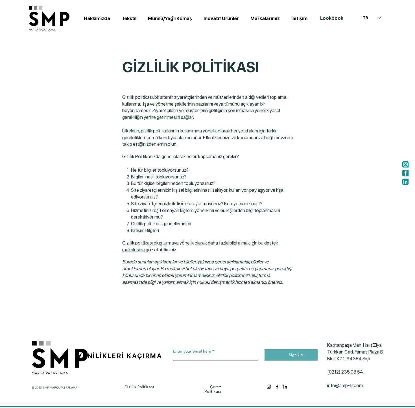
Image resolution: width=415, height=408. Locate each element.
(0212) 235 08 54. (347, 372)
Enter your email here (192, 351)
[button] (168, 18)
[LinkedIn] (285, 386)
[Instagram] (405, 164)
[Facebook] (405, 173)
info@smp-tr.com (345, 385)
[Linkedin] (405, 182)
